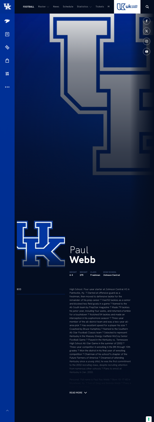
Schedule (68, 6)
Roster (42, 6)
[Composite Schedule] (7, 34)
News (56, 6)
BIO (19, 289)
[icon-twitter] (146, 31)
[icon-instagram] (146, 41)
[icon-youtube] (146, 51)
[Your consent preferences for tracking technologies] (149, 419)
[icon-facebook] (146, 20)
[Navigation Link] (7, 21)
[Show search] (147, 7)
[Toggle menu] (7, 410)
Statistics (82, 6)
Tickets (100, 6)
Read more (75, 393)
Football (28, 6)
